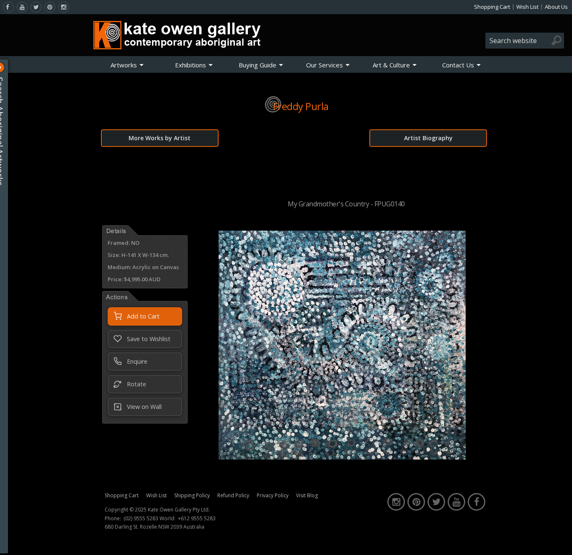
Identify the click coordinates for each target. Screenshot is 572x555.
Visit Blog (307, 495)
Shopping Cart (492, 6)
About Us (556, 6)
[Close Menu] (7, 67)
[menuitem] (127, 65)
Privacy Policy (273, 495)
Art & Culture (391, 65)
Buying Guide (257, 65)
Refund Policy (233, 495)
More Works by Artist (160, 138)
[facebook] (8, 7)
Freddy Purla (301, 106)
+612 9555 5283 (197, 518)
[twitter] (36, 7)
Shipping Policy (192, 495)
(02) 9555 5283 (141, 518)
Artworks (124, 65)
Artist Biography (428, 138)
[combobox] (524, 41)
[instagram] (63, 7)
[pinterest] (50, 7)
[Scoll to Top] (559, 541)
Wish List (527, 6)
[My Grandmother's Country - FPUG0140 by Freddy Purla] (342, 457)
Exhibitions (190, 65)
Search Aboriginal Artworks (7, 131)
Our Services (324, 65)
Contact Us (458, 65)
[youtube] (22, 7)
